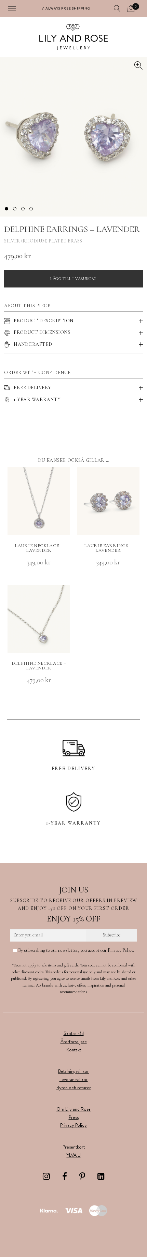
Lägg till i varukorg (73, 278)
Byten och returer (73, 1087)
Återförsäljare (74, 1041)
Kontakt (73, 1049)
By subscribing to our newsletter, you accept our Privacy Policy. (75, 950)
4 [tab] (31, 209)
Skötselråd (74, 1033)
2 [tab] (15, 209)
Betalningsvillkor (73, 1071)
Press (74, 1117)
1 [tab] (6, 209)
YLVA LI (74, 1155)
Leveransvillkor (73, 1079)
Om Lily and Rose (73, 1109)
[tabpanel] (73, 137)
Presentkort (74, 1146)
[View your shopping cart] (131, 8)
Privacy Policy (73, 1125)
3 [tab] (23, 209)
